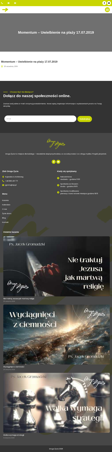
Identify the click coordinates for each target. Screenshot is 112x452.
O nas (4, 209)
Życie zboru (6, 213)
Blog (4, 218)
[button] (107, 9)
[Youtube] (109, 3)
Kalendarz (6, 205)
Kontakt (5, 222)
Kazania (5, 200)
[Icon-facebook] (54, 162)
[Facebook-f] (104, 3)
